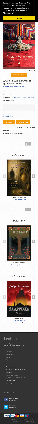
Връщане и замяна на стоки (15, 370)
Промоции (9, 354)
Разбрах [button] (19, 18)
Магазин (9, 352)
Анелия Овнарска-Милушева (13, 87)
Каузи (8, 360)
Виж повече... (9, 116)
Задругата (19, 318)
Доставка (9, 372)
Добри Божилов (19, 320)
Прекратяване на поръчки (15, 367)
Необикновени (19, 263)
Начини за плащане (12, 375)
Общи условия (10, 380)
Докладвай (31, 70)
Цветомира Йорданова (19, 265)
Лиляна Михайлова (19, 199)
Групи (8, 357)
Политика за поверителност (15, 378)
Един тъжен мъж (19, 197)
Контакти (9, 383)
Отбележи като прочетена (26, 127)
